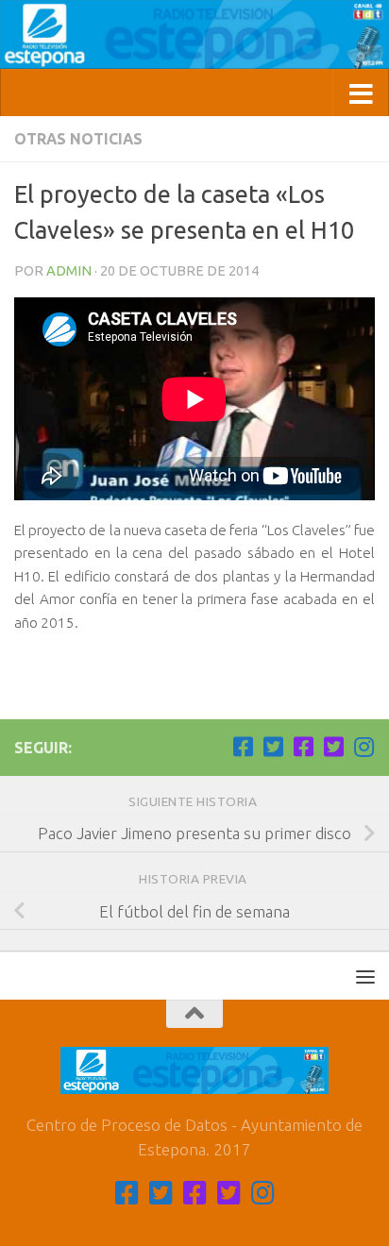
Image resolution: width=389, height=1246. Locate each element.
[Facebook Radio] (303, 746)
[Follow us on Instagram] (363, 746)
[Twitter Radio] (333, 746)
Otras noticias (78, 138)
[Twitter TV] (273, 746)
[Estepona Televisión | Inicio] (194, 34)
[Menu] (365, 976)
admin (69, 270)
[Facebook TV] (242, 746)
